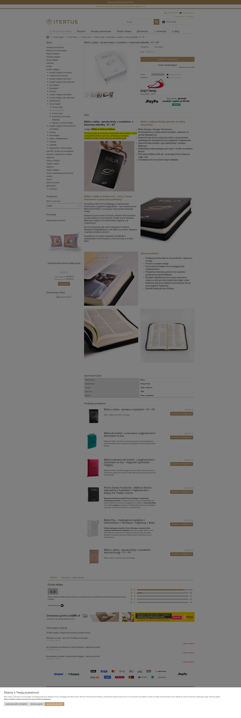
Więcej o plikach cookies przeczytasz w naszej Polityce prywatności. (27, 699)
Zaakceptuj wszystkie (54, 704)
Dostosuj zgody (37, 704)
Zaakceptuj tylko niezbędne (16, 704)
